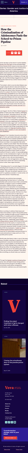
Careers (7, 406)
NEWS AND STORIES (11, 26)
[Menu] (2, 2)
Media (7, 410)
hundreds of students (9, 116)
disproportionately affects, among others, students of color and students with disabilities (13, 129)
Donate (23, 2)
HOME (2, 26)
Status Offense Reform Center (11, 220)
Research (2, 135)
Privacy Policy (19, 449)
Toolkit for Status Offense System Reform (12, 229)
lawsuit (24, 111)
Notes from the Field (6, 64)
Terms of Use (7, 449)
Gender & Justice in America (15, 260)
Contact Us (8, 413)
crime (7, 92)
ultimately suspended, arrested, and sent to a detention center (12, 106)
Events (7, 408)
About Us (7, 403)
